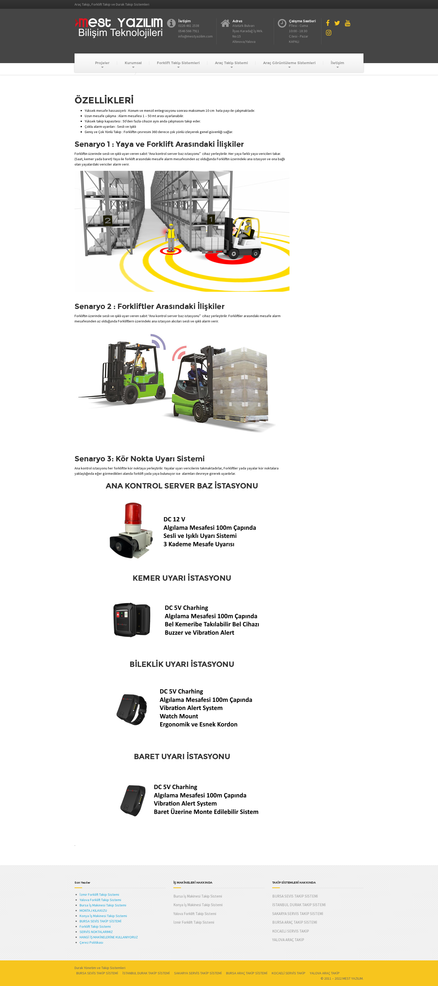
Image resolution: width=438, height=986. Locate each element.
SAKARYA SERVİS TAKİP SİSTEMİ (297, 913)
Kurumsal (133, 63)
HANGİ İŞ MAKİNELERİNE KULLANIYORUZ (109, 937)
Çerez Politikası (91, 942)
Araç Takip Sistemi (231, 63)
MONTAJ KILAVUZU (93, 910)
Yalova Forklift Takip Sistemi (100, 900)
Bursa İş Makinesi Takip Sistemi (103, 905)
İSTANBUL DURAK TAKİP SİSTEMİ (299, 904)
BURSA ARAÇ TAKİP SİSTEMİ (294, 922)
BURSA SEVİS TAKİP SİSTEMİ (100, 921)
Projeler (102, 63)
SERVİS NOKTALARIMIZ (96, 931)
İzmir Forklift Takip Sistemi (99, 894)
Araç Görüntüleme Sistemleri (289, 63)
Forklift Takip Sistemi (95, 926)
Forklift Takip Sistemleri (178, 63)
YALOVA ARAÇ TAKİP (288, 939)
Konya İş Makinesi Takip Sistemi (103, 916)
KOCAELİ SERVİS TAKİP (290, 931)
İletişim (337, 63)
